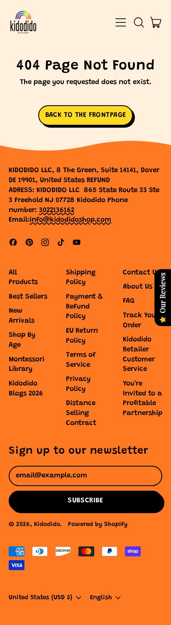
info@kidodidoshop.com (70, 220)
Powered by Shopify (97, 524)
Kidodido (47, 524)
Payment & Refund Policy (84, 307)
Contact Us (141, 273)
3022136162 (56, 210)
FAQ (128, 301)
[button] (138, 22)
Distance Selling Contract (81, 413)
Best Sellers (28, 297)
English (101, 598)
